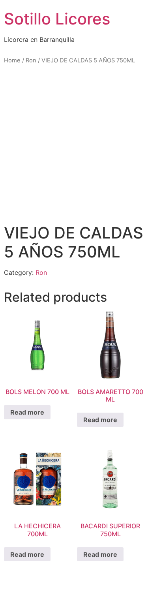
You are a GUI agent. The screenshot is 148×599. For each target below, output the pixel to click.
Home (12, 60)
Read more (27, 412)
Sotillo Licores (57, 18)
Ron (31, 60)
